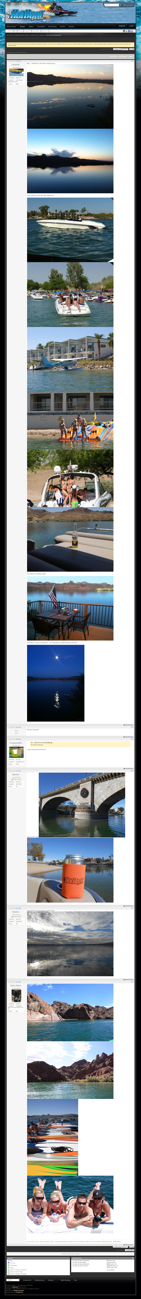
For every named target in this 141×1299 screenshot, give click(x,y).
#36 (132, 981)
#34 (132, 770)
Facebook (23, 1270)
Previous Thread (66, 1254)
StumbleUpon (13, 1265)
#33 (132, 739)
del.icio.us (12, 1263)
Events (62, 26)
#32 (132, 727)
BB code (109, 1260)
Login (131, 26)
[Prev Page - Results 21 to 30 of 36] (127, 49)
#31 (132, 61)
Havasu (42, 35)
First (124, 49)
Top (133, 1250)
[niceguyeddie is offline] (16, 752)
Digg (11, 1260)
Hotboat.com (39, 1280)
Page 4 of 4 (118, 49)
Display (131, 56)
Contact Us (27, 1280)
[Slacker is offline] (16, 779)
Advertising (52, 26)
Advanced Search (128, 5)
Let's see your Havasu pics (18, 52)
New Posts (10, 31)
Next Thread (75, 1254)
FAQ (15, 31)
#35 (132, 908)
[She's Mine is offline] (16, 996)
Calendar (20, 31)
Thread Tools (113, 56)
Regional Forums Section (22, 35)
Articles (71, 26)
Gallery (31, 26)
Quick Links (44, 31)
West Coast (34, 35)
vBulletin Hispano (19, 1290)
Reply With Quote (129, 725)
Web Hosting (65, 1280)
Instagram (24, 1274)
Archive (51, 1280)
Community (27, 31)
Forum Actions (35, 31)
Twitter (21, 1272)
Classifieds (41, 26)
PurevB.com (19, 1292)
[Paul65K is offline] (16, 72)
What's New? (11, 26)
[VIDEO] (109, 1265)
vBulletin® (15, 1287)
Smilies (109, 1262)
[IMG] (108, 1264)
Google (12, 1267)
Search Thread (123, 56)
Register (122, 26)
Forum (22, 26)
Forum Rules (110, 1270)
